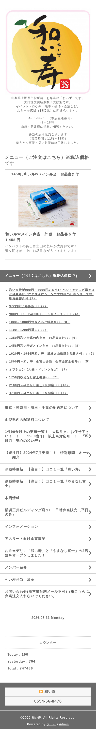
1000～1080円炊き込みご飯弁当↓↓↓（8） (39, 322)
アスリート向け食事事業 (25, 539)
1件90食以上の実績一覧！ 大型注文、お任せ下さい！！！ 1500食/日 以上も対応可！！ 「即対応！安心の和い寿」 (47, 436)
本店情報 (12, 498)
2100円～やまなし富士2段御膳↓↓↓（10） (39, 385)
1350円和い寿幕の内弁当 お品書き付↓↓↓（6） (44, 338)
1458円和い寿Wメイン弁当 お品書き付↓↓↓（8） (45, 345)
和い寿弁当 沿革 (19, 579)
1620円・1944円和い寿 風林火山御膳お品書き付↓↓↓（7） (52, 353)
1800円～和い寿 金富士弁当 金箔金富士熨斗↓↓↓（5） (50, 361)
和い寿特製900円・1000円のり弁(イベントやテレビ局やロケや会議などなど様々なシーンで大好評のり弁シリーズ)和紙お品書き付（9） (52, 294)
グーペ (51, 724)
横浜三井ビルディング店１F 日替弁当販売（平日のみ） (47, 512)
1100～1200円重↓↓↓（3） (28, 330)
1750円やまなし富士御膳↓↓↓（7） (34, 377)
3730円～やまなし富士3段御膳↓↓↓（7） (38, 393)
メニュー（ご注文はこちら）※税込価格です (42, 276)
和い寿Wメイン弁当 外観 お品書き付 (40, 234)
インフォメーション (21, 526)
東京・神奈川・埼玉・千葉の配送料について (43, 407)
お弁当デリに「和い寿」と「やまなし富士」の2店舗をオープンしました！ (46, 553)
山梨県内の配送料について (27, 420)
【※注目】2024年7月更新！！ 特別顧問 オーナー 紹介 (47, 455)
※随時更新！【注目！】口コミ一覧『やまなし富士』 (45, 483)
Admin (64, 724)
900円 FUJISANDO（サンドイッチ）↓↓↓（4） (44, 314)
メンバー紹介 (16, 567)
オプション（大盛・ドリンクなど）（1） (39, 369)
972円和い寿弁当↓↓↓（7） (28, 306)
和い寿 (36, 717)
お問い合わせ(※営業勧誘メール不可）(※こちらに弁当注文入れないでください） (47, 593)
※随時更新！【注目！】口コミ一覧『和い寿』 (43, 469)
